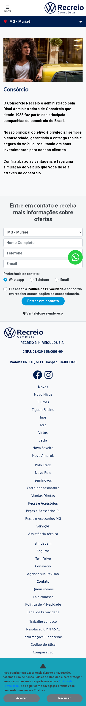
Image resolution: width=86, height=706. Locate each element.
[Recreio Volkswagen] (64, 8)
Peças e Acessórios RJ (43, 510)
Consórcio (43, 566)
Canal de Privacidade (43, 612)
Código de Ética (43, 644)
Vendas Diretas (43, 495)
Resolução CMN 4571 (43, 629)
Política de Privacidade (46, 289)
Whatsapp (16, 280)
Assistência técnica (43, 533)
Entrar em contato (43, 301)
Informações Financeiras (43, 637)
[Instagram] (48, 373)
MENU (7, 11)
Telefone (42, 280)
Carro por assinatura (43, 487)
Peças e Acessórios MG (43, 518)
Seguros (43, 551)
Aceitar (21, 698)
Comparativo (43, 652)
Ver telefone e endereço (44, 313)
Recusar (64, 698)
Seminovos (43, 480)
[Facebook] (37, 373)
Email (64, 280)
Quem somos (43, 589)
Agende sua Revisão (43, 573)
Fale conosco (43, 596)
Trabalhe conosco (43, 621)
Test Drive (43, 558)
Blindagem (43, 543)
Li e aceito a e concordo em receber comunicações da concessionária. (45, 291)
